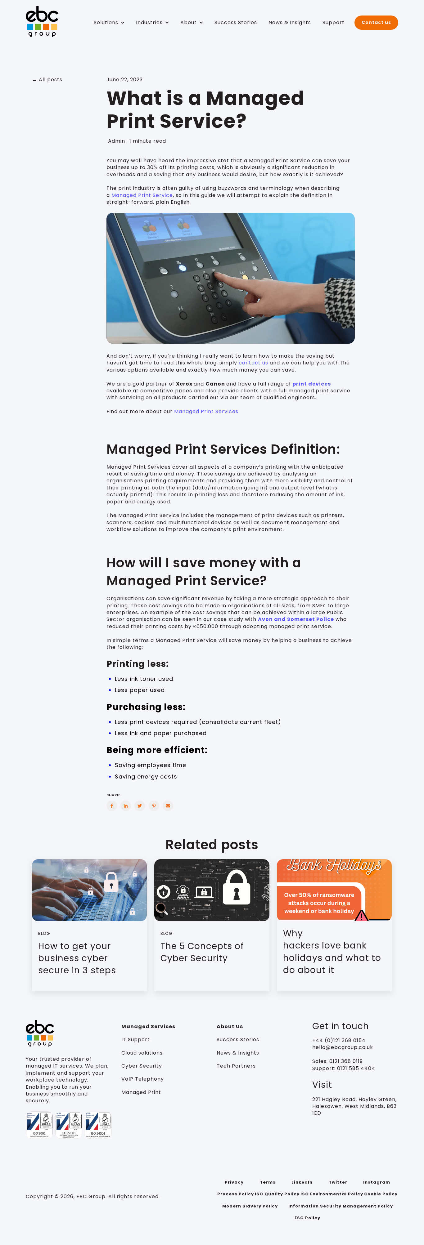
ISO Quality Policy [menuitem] (277, 1194)
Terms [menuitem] (268, 1182)
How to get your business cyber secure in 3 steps (77, 958)
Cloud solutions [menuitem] (142, 1052)
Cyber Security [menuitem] (141, 1065)
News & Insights (289, 22)
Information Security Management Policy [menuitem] (340, 1206)
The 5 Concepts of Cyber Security (202, 952)
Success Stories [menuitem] (238, 1039)
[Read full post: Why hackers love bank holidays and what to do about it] (334, 890)
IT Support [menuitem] (135, 1039)
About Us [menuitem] (230, 1026)
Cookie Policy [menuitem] (381, 1194)
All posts (50, 79)
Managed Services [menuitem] (148, 1026)
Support (334, 22)
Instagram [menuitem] (376, 1182)
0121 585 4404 (356, 1068)
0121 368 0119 (345, 1061)
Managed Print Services (206, 411)
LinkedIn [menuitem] (302, 1182)
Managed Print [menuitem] (141, 1092)
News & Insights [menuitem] (238, 1052)
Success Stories (235, 22)
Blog (44, 933)
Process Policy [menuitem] (235, 1194)
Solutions (106, 22)
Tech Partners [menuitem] (236, 1065)
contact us (253, 362)
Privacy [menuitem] (234, 1182)
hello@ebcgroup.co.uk (342, 1047)
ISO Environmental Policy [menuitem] (331, 1194)
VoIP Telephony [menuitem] (142, 1078)
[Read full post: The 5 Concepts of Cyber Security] (211, 890)
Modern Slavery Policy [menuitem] (250, 1206)
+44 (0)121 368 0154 (339, 1040)
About (188, 22)
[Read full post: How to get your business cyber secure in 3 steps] (89, 890)
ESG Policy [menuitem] (307, 1218)
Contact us (376, 22)
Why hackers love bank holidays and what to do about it (332, 951)
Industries (149, 22)
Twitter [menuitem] (338, 1182)
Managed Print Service (142, 195)
